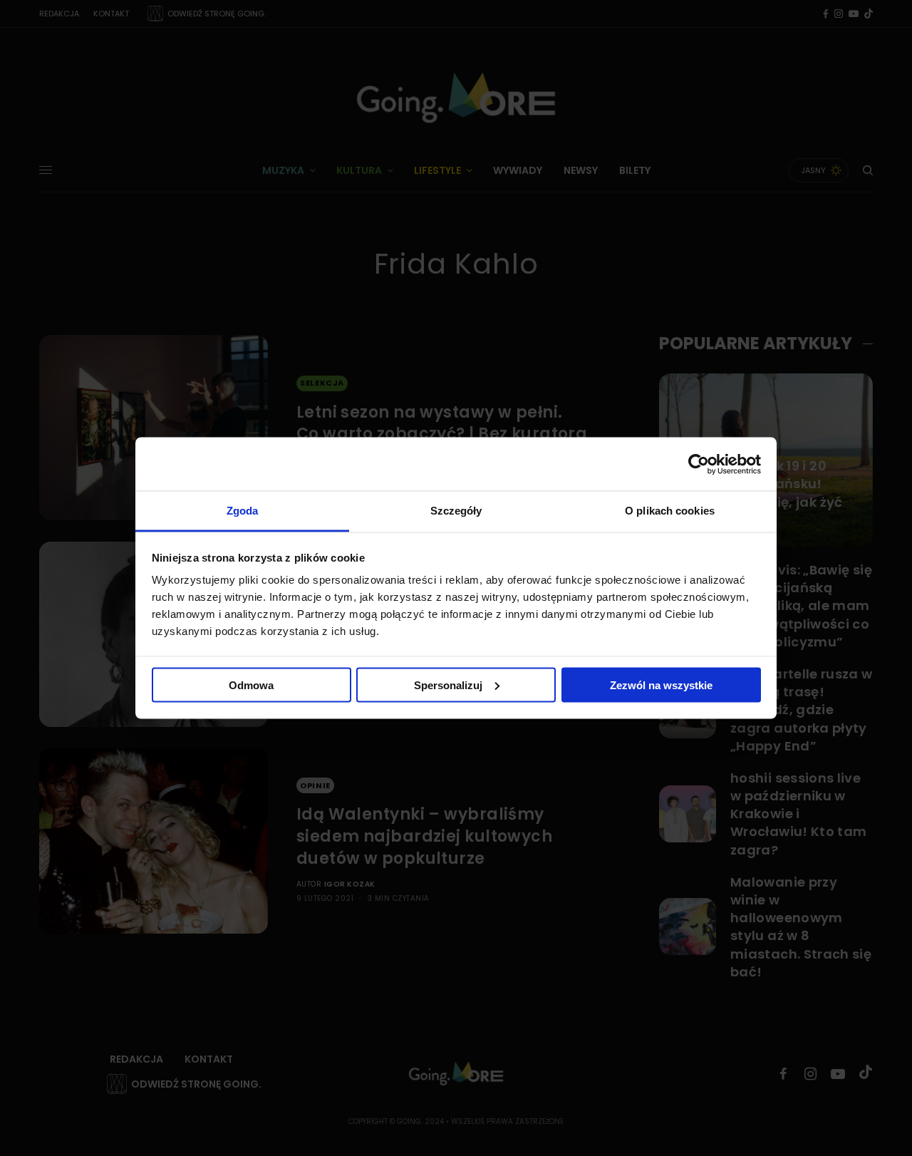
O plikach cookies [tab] (670, 511)
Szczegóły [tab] (456, 511)
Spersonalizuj (448, 684)
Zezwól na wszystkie (661, 684)
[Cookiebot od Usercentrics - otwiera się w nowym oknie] (698, 464)
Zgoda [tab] (243, 511)
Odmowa (251, 684)
